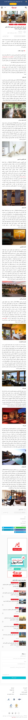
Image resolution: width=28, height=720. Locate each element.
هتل (13, 692)
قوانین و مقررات (24, 692)
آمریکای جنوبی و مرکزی (22, 24)
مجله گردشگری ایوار (23, 694)
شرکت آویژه (14, 717)
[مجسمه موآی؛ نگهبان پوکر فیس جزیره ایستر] (22, 634)
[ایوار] (14, 7)
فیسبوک (24, 529)
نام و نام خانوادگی (23, 656)
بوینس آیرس (11, 24)
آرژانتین (16, 24)
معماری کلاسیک (23, 177)
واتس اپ (23, 527)
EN (5, 7)
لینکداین (11, 529)
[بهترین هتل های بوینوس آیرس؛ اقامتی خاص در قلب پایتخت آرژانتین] (22, 643)
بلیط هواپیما (12, 690)
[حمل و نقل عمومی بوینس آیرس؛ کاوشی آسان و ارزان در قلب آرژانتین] (22, 593)
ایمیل (25, 661)
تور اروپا (12, 688)
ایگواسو (17, 607)
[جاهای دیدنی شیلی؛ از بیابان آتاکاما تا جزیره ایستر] (22, 601)
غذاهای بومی (4, 318)
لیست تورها (14, 4)
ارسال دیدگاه (14, 678)
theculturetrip (23, 518)
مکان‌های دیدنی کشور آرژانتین (8, 57)
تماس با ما (25, 688)
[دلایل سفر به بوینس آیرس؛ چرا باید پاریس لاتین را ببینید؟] (22, 626)
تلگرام (24, 532)
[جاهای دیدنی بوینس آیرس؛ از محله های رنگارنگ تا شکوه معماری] (22, 618)
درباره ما (25, 690)
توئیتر (12, 527)
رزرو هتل (3, 67)
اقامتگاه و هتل (23, 523)
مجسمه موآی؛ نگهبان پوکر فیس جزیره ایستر (11, 634)
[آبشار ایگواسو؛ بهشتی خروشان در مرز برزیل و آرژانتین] (22, 609)
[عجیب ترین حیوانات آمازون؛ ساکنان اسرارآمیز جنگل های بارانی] (22, 584)
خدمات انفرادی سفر (10, 694)
